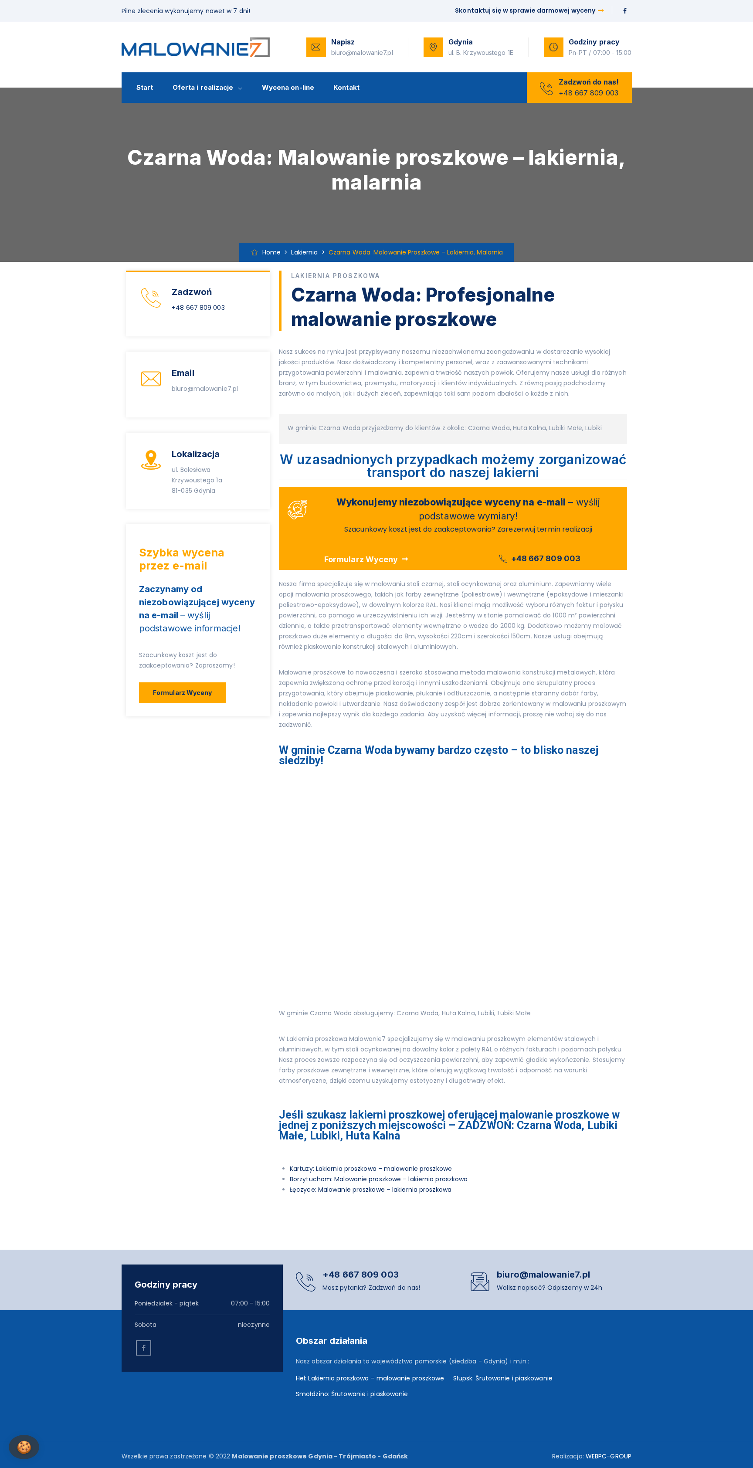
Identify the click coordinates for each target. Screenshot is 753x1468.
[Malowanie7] (196, 47)
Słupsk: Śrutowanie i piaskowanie (503, 1378)
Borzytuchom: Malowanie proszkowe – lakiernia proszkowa (379, 1179)
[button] (182, 692)
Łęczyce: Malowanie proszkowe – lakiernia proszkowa (370, 1189)
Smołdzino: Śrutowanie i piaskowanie (352, 1394)
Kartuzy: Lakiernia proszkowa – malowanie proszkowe (371, 1168)
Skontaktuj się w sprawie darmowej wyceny (526, 10)
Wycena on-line (288, 87)
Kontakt (346, 87)
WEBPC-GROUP (608, 1456)
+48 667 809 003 (198, 307)
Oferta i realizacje (203, 87)
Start (144, 87)
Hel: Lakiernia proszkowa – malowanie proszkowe (370, 1378)
